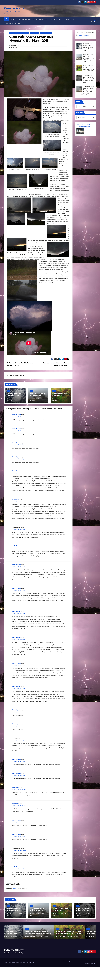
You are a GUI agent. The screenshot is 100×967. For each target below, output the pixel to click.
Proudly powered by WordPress (11, 962)
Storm (37, 32)
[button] (91, 21)
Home (12, 19)
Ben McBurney (16, 546)
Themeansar (31, 962)
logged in (15, 888)
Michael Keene (16, 471)
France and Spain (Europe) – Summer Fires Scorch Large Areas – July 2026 (49, 933)
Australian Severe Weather (16, 32)
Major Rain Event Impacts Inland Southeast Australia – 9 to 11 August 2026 (19, 933)
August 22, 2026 (13, 913)
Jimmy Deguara (15, 45)
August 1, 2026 (58, 913)
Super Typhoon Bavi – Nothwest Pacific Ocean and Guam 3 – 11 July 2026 (80, 933)
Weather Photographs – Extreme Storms (32, 19)
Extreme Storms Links (13, 23)
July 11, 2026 (81, 913)
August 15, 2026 (36, 913)
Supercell (49, 32)
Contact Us (70, 19)
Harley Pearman (24, 936)
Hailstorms (26, 32)
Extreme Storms (14, 8)
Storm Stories (56, 19)
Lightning (32, 32)
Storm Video (43, 32)
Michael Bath (15, 787)
